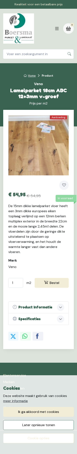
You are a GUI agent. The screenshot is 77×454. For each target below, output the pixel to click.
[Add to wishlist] (64, 185)
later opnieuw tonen (38, 425)
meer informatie (15, 401)
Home (32, 75)
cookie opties (38, 438)
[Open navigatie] (57, 28)
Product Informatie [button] (35, 307)
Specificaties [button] (29, 319)
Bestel (54, 283)
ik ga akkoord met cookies (38, 412)
